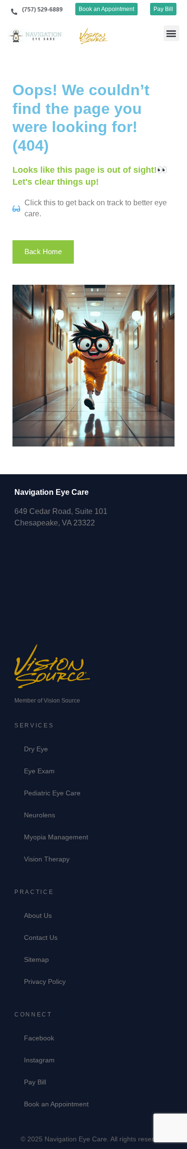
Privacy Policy (45, 981)
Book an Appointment (56, 1104)
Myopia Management (56, 837)
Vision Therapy (47, 859)
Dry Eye (36, 749)
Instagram (39, 1060)
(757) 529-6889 (42, 9)
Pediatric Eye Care (52, 793)
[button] (171, 33)
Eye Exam (39, 771)
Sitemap (36, 959)
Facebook (39, 1038)
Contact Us (41, 937)
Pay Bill (35, 1082)
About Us (38, 915)
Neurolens (39, 815)
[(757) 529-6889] (14, 12)
